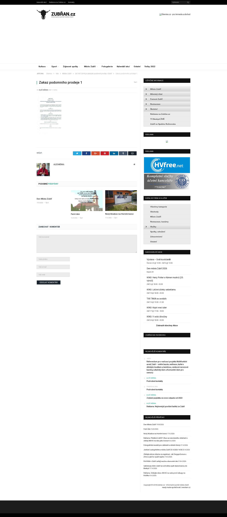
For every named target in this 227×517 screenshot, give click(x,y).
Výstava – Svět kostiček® (159, 259)
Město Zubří (90, 66)
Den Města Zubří (44, 199)
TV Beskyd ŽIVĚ (157, 119)
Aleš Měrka (43, 90)
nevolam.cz (186, 487)
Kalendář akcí (42, 2)
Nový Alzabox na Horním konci (119, 214)
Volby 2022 (150, 66)
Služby (153, 227)
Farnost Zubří (156, 99)
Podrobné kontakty (155, 381)
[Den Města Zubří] (52, 193)
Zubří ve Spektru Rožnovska (163, 124)
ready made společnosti (171, 487)
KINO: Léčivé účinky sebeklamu (161, 289)
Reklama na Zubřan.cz (57, 2)
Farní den (75, 214)
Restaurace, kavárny (159, 222)
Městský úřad (156, 94)
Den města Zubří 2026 (157, 268)
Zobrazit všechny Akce (167, 325)
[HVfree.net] (167, 172)
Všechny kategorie (158, 207)
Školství (154, 109)
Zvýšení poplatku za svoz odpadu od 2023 (164, 398)
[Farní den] (87, 200)
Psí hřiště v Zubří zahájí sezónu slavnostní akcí (161, 461)
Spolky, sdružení (157, 232)
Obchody (154, 212)
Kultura (42, 66)
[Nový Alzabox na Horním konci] (121, 200)
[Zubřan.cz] (59, 14)
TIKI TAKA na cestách (156, 298)
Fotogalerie (107, 66)
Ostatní (137, 66)
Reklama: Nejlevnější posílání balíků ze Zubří (166, 406)
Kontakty (71, 2)
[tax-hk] (167, 189)
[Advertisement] (113, 43)
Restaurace (155, 104)
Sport (54, 66)
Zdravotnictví (156, 237)
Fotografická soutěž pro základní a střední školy (162, 445)
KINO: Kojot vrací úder (157, 307)
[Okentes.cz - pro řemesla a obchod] (167, 142)
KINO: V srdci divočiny (157, 316)
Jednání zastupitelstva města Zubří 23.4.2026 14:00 (163, 450)
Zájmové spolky (70, 66)
